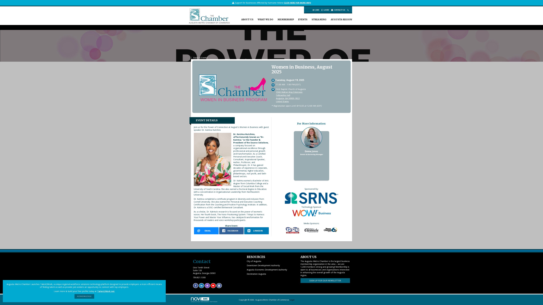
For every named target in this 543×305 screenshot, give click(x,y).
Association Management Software (204, 301)
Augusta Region (341, 19)
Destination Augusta (256, 274)
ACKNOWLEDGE (84, 296)
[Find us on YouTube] (213, 285)
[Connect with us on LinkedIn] (201, 285)
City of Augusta (254, 261)
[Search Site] (348, 10)
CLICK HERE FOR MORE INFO (297, 2)
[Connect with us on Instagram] (207, 285)
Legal (292, 300)
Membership (285, 19)
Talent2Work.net (106, 291)
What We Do (265, 19)
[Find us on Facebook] (195, 285)
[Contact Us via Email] (219, 285)
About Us (247, 19)
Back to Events (200, 57)
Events (302, 19)
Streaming (319, 19)
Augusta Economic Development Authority (267, 269)
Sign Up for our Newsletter (325, 280)
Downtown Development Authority (263, 265)
